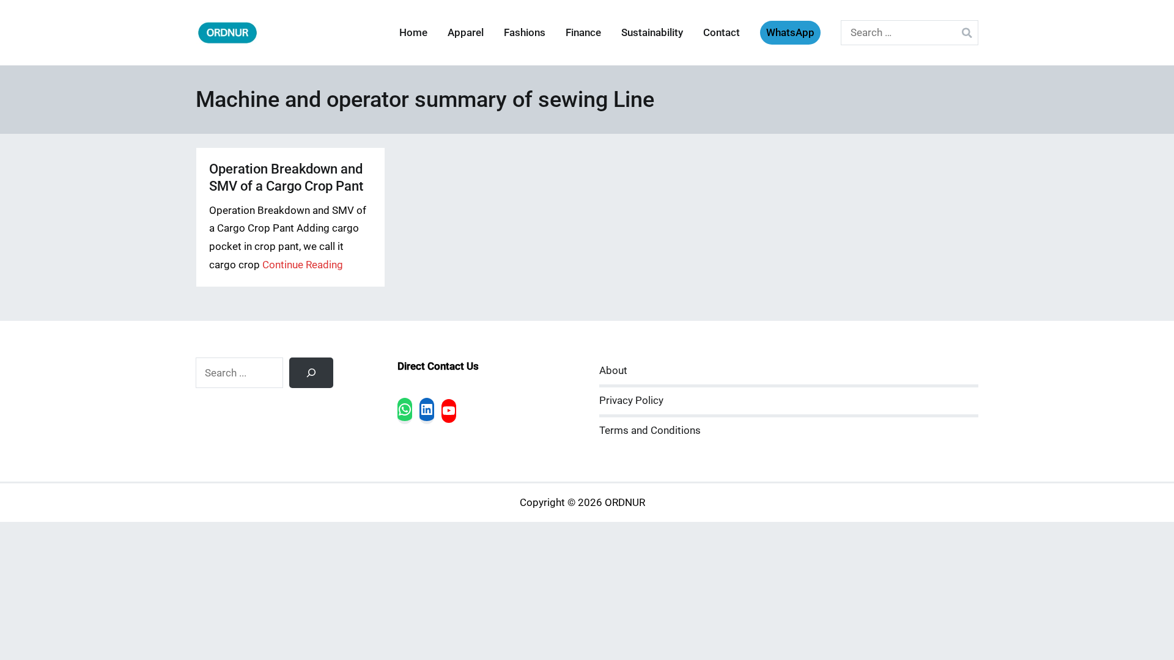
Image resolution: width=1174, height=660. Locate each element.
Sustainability (652, 32)
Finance (583, 32)
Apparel (466, 32)
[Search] (311, 373)
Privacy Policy (631, 400)
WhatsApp (790, 32)
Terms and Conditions (650, 430)
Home (413, 32)
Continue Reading (302, 265)
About (613, 370)
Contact (721, 32)
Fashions (524, 32)
